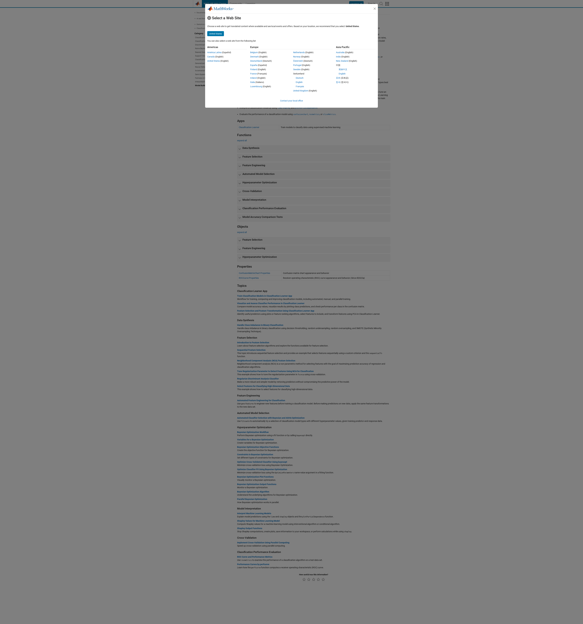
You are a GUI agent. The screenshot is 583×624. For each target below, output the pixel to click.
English (299, 82)
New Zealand (342, 61)
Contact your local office (291, 100)
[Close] (375, 9)
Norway (297, 56)
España (253, 65)
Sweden (297, 69)
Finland (253, 69)
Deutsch (299, 78)
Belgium (254, 52)
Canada (211, 56)
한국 (338, 82)
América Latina (214, 52)
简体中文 (343, 69)
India (338, 56)
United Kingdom (300, 90)
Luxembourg (256, 86)
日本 (338, 78)
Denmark (254, 56)
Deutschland (256, 61)
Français (300, 86)
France (253, 73)
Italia (252, 82)
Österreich (298, 61)
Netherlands (299, 52)
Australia (340, 52)
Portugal (297, 65)
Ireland (253, 78)
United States (213, 61)
